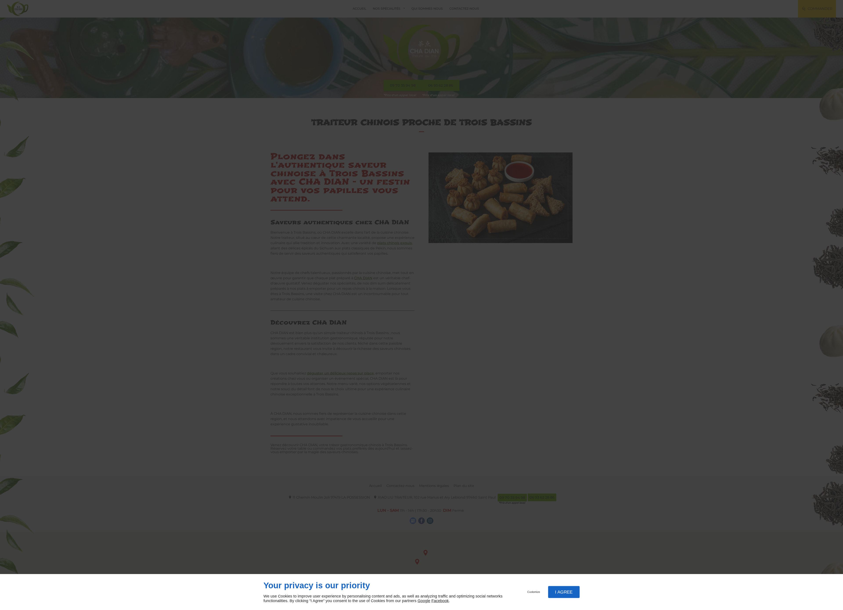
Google (424, 601)
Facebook (440, 601)
